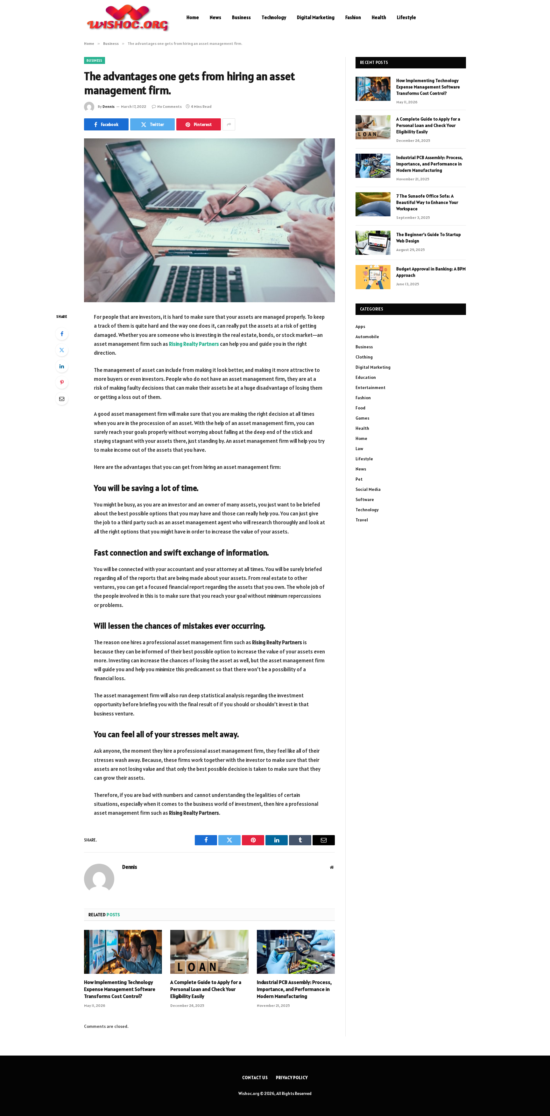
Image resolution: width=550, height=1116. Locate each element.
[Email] (61, 398)
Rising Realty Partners (194, 343)
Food (360, 408)
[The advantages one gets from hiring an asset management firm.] (209, 220)
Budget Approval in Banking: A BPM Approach (431, 272)
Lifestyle (406, 17)
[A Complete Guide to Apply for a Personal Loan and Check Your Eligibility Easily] (209, 952)
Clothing (364, 357)
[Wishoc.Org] (127, 17)
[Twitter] (61, 350)
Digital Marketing (316, 17)
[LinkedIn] (61, 366)
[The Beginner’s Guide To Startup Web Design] (373, 243)
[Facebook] (61, 333)
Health (379, 17)
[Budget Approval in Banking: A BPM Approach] (373, 277)
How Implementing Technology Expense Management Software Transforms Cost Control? (119, 989)
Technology (274, 17)
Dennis (108, 106)
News (215, 17)
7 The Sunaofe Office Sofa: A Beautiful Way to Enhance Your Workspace (427, 202)
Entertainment (370, 387)
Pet (359, 479)
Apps (360, 326)
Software (365, 499)
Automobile (367, 336)
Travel (362, 520)
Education (366, 377)
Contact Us (255, 1077)
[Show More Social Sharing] (228, 124)
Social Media (368, 489)
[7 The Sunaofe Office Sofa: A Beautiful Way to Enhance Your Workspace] (373, 204)
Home (193, 17)
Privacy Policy (292, 1077)
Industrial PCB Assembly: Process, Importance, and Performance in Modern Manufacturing (294, 989)
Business (241, 17)
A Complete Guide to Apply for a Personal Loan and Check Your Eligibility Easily (205, 989)
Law (359, 448)
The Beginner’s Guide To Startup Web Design (428, 238)
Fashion (353, 17)
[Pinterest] (61, 382)
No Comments (169, 106)
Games (362, 418)
